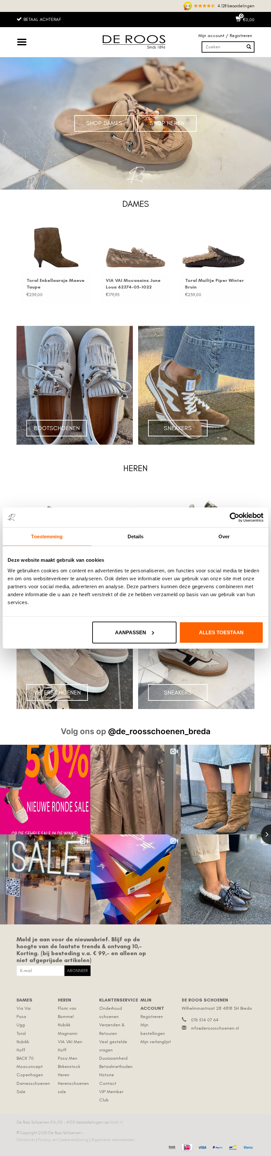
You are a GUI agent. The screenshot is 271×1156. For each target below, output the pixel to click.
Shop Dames (104, 123)
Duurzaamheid (113, 1058)
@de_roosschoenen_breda (159, 731)
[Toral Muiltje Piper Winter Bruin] (215, 247)
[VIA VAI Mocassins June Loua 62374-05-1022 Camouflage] (135, 247)
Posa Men (67, 1058)
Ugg (21, 1025)
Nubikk (23, 1042)
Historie (106, 1075)
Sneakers (178, 428)
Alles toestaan (221, 632)
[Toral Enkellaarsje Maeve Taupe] (56, 247)
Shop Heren (167, 123)
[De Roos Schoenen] (135, 42)
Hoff (21, 1050)
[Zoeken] (248, 47)
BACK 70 (25, 1058)
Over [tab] (224, 536)
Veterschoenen (57, 692)
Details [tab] (136, 536)
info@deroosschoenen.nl (215, 1028)
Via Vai (24, 1008)
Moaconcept (30, 1066)
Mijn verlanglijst (155, 1042)
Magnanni (67, 1033)
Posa (21, 1016)
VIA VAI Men (70, 1042)
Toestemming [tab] (46, 536)
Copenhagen (30, 1075)
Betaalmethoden (116, 1066)
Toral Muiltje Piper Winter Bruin (214, 284)
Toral (21, 1033)
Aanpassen (130, 632)
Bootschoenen (57, 428)
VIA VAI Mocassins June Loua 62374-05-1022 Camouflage (133, 284)
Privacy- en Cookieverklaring (63, 1139)
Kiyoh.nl (116, 1122)
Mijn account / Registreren (225, 35)
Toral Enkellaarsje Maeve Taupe (55, 284)
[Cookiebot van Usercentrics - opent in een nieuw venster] (234, 517)
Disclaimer (26, 1139)
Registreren (151, 1016)
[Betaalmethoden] (171, 1146)
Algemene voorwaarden (113, 1139)
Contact (107, 1083)
